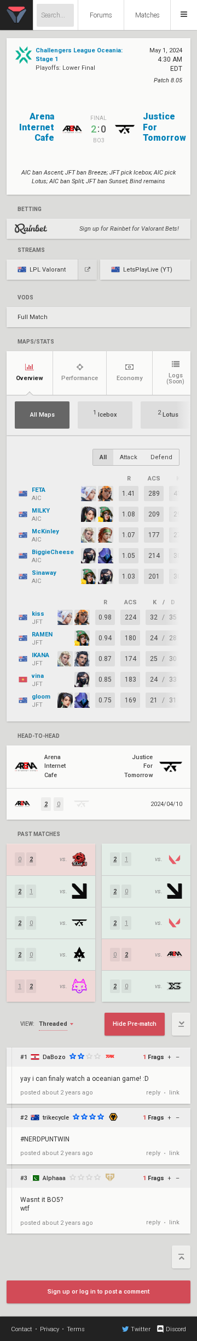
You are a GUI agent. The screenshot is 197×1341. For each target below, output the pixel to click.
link (174, 1093)
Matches (147, 15)
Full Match (33, 317)
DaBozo (54, 1057)
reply (153, 1093)
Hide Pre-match (135, 1023)
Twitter (140, 1329)
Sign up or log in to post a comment (98, 1291)
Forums (101, 15)
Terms (76, 1329)
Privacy (49, 1329)
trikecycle (56, 1117)
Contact (21, 1329)
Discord (176, 1329)
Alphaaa (54, 1178)
